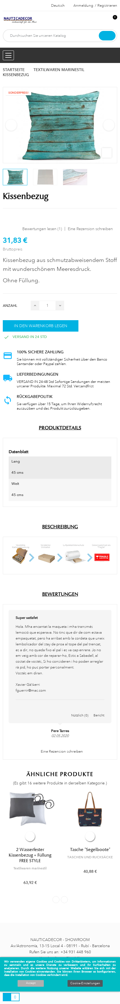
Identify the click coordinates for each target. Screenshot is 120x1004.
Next (108, 125)
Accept (30, 983)
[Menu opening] (8, 55)
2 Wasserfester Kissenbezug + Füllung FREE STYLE (30, 855)
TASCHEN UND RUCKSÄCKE (90, 857)
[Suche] (107, 35)
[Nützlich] (80, 709)
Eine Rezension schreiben (90, 228)
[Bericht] (99, 709)
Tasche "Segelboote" (90, 849)
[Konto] (103, 20)
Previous (11, 125)
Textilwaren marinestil (30, 868)
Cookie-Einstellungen (85, 983)
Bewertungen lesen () (42, 228)
